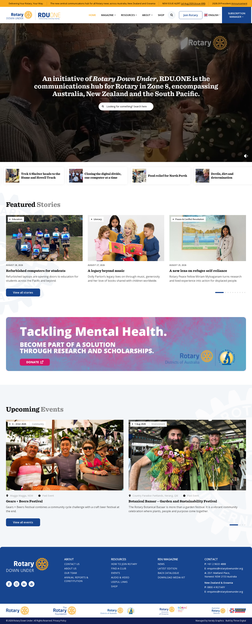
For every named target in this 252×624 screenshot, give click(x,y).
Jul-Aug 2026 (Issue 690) (193, 3)
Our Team (70, 573)
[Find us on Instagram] (16, 584)
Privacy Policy (59, 620)
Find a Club (118, 568)
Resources (128, 15)
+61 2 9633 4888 (216, 564)
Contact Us (72, 564)
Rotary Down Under (23, 620)
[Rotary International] (17, 610)
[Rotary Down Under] (33, 15)
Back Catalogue (168, 573)
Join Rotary (190, 15)
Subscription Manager (236, 15)
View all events (23, 522)
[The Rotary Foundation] (64, 610)
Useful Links (119, 581)
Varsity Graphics (216, 620)
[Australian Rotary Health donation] (126, 344)
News (161, 564)
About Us (70, 568)
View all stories (23, 292)
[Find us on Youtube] (31, 584)
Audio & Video (120, 577)
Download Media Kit (171, 577)
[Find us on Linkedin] (24, 584)
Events (115, 573)
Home (92, 15)
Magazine (107, 15)
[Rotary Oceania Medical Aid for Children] (173, 610)
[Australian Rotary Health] (117, 610)
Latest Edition (167, 568)
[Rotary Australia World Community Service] (229, 610)
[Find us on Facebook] (9, 584)
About (146, 15)
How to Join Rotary (124, 564)
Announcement (239, 3)
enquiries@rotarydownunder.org (225, 568)
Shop (161, 15)
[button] (219, 292)
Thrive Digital (239, 620)
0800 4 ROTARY (216, 587)
